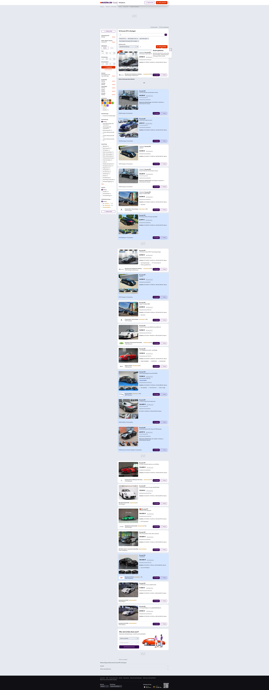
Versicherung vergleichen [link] (145, 99)
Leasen (111, 48)
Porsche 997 (125, 6)
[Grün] (112, 103)
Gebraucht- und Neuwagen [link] (111, 6)
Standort (103, 73)
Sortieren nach (122, 44)
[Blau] (105, 103)
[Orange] (102, 103)
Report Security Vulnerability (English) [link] (108, 679)
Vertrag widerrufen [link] (113, 678)
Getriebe (103, 93)
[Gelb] (107, 103)
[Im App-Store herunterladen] (147, 687)
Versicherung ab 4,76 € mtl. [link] (145, 59)
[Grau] (107, 100)
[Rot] (110, 103)
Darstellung (112, 684)
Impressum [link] (102, 678)
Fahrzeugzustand (105, 35)
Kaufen (104, 48)
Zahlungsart (104, 45)
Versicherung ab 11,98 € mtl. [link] (145, 382)
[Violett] (107, 105)
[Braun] (110, 100)
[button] (108, 36)
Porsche (119, 6)
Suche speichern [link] (108, 69)
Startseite (102, 6)
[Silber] (102, 105)
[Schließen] (170, 49)
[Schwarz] (102, 100)
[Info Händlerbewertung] (110, 199)
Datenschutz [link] (126, 678)
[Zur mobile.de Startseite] (111, 2)
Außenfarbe (104, 98)
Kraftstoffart (104, 79)
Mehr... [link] (102, 184)
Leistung (103, 83)
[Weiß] (112, 100)
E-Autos (103, 89)
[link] (154, 27)
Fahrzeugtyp (104, 86)
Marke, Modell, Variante (106, 40)
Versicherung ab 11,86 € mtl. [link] (145, 590)
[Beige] (105, 100)
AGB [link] (107, 678)
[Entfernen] (125, 38)
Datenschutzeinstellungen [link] (136, 678)
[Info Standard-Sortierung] (140, 46)
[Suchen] (166, 35)
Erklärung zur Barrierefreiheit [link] (149, 678)
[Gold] (105, 105)
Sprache (102, 684)
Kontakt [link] (120, 678)
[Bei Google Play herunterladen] (157, 687)
